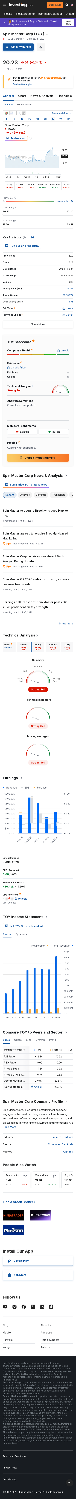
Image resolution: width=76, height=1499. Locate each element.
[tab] (8, 647)
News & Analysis (41, 96)
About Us (46, 1325)
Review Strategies (22, 84)
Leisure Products (62, 1137)
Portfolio (8, 1339)
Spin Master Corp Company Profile (33, 1101)
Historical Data (24, 104)
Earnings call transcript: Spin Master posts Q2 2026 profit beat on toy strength (35, 604)
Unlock (38, 1086)
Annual (7, 934)
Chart (22, 96)
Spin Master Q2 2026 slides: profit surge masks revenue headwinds (36, 581)
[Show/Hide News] (24, 113)
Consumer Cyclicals (60, 1144)
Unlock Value (62, 201)
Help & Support (50, 1339)
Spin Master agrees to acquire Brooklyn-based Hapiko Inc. (35, 536)
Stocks (8, 13)
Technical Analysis (19, 635)
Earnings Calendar (50, 13)
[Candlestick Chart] (6, 113)
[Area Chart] (11, 113)
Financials (65, 96)
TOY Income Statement (23, 917)
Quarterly (22, 934)
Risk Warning (9, 1479)
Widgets (8, 1347)
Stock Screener (25, 13)
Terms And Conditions (14, 1456)
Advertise (46, 1332)
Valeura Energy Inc (44, 1175)
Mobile (7, 1332)
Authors (45, 1347)
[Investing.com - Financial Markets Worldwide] (21, 5)
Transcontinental (14, 1175)
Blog (5, 1325)
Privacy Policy (10, 1467)
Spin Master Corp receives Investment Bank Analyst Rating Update (33, 559)
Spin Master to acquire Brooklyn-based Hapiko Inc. (35, 513)
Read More (9, 1126)
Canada (68, 1151)
